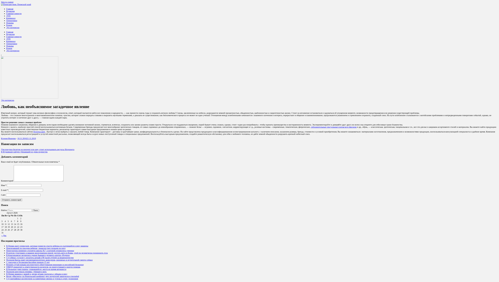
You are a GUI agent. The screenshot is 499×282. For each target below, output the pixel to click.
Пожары (10, 23)
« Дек (3, 235)
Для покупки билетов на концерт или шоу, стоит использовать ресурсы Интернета (37, 149)
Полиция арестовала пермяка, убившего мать (26, 272)
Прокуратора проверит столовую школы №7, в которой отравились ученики (40, 251)
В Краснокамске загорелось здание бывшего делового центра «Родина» (38, 255)
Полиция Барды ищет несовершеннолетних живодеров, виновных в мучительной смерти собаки (49, 260)
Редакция (10, 11)
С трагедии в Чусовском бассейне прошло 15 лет (28, 262)
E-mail (4, 190)
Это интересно (12, 27)
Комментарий (7, 181)
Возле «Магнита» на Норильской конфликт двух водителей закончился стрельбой (42, 276)
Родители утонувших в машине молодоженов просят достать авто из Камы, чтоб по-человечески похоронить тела (57, 253)
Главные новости (14, 13)
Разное (9, 25)
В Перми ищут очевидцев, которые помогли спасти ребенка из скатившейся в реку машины (47, 246)
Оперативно (11, 20)
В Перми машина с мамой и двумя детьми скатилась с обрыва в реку (36, 274)
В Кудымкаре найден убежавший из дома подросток (24, 152)
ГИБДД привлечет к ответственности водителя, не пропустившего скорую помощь (43, 267)
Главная (9, 9)
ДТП (8, 16)
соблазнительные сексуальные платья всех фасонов (334, 127)
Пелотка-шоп (39, 132)
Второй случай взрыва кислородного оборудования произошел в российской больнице (45, 265)
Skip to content (7, 2)
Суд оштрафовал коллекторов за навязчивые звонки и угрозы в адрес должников (42, 279)
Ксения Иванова (8, 138)
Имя (3, 185)
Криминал (10, 18)
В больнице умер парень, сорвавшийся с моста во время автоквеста (36, 269)
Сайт (3, 195)
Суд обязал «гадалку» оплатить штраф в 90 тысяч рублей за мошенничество (40, 258)
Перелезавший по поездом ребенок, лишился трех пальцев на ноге (35, 248)
